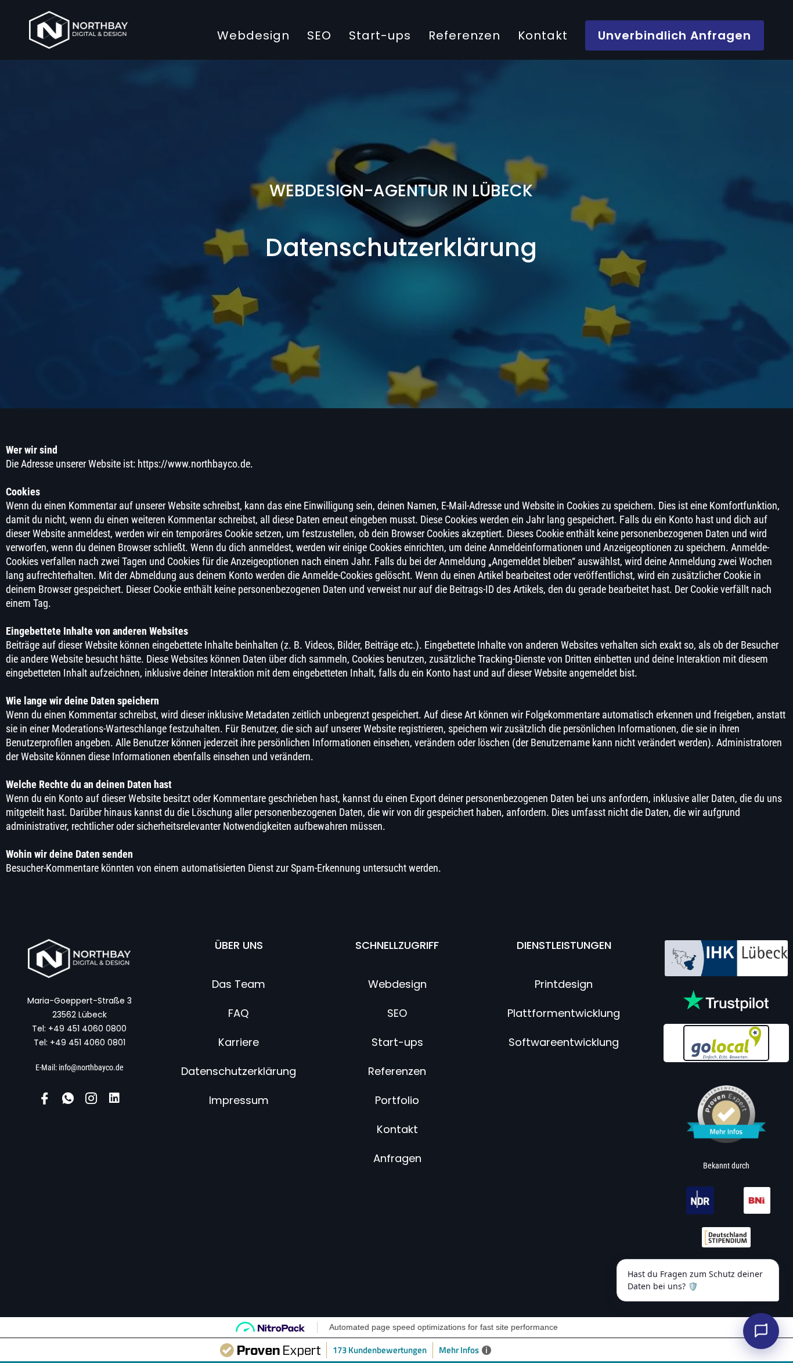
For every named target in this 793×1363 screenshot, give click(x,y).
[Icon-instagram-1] (91, 1098)
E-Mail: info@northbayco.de (79, 1067)
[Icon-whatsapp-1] (68, 1098)
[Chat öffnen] (761, 1331)
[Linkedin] (114, 1098)
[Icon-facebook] (44, 1098)
